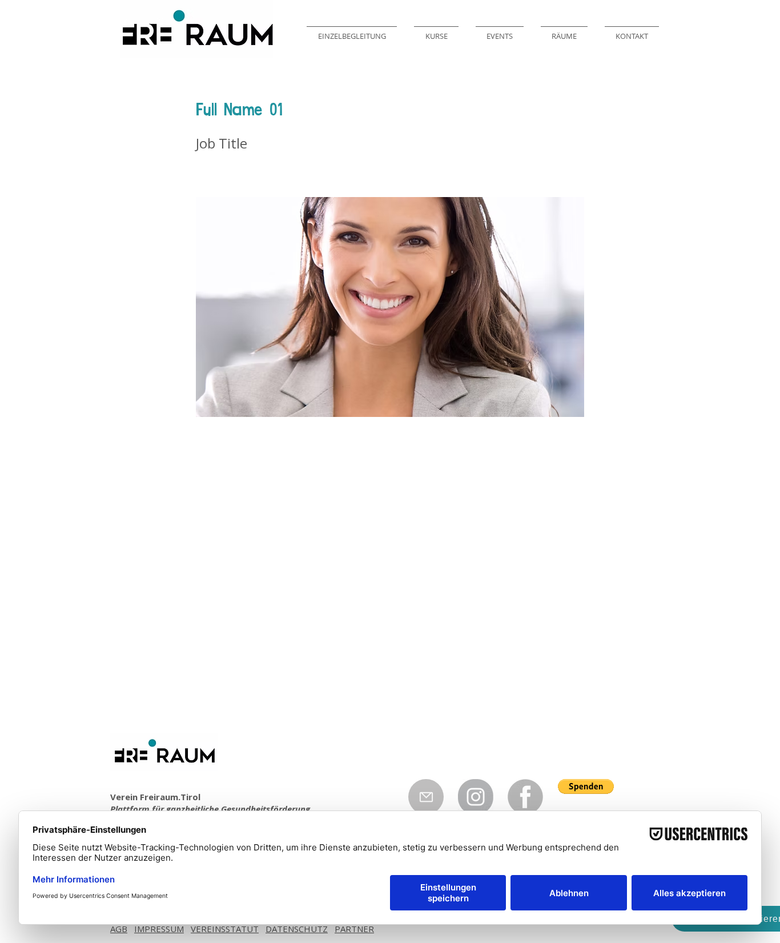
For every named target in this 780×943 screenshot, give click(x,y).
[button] (586, 786)
